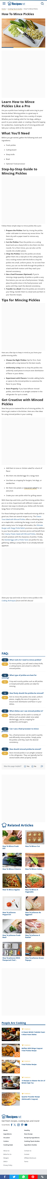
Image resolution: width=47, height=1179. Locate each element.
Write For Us (7, 1154)
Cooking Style (8, 1145)
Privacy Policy (7, 1165)
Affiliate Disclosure (30, 1158)
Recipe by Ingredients (31, 1138)
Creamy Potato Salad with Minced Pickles (19, 534)
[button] (42, 1177)
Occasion (6, 1138)
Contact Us (27, 1151)
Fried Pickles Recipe (29, 1064)
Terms (26, 1161)
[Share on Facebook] (4, 1177)
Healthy (27, 1130)
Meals (5, 1130)
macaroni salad (30, 488)
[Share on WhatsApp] (23, 1177)
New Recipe (28, 1134)
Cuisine (6, 1141)
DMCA (5, 1161)
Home (4, 9)
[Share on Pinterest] (33, 1177)
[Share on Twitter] (14, 1177)
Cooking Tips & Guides (15, 9)
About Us (6, 1151)
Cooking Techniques (9, 600)
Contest (26, 1154)
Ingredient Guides (30, 1145)
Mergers (6, 1158)
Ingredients (7, 1134)
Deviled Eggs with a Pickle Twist (16, 540)
